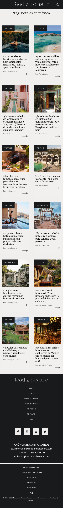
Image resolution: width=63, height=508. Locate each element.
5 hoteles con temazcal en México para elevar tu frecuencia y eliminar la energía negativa (15, 182)
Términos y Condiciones (31, 472)
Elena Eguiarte (12, 71)
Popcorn (31, 409)
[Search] (58, 4)
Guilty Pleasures (31, 399)
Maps (31, 419)
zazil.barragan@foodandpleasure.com (31, 448)
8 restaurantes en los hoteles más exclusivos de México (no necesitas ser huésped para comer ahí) (47, 354)
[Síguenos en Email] (36, 431)
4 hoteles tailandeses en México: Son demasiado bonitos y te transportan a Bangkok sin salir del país (47, 123)
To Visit (8, 28)
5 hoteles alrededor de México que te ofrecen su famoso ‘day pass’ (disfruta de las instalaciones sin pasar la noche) (14, 123)
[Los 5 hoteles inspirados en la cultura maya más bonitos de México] (15, 273)
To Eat (31, 388)
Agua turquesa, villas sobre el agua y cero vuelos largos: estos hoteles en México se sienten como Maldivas (47, 63)
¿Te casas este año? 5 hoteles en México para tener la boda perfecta (47, 237)
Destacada (42, 205)
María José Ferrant (45, 305)
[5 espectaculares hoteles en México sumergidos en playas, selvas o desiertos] (15, 215)
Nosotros (31, 477)
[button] (5, 4)
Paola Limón (43, 74)
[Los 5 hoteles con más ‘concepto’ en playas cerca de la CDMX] (47, 158)
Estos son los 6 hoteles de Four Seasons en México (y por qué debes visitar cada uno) (47, 296)
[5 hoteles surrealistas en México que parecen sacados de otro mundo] (15, 330)
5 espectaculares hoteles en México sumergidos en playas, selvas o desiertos (13, 239)
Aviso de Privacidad (31, 467)
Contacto (31, 483)
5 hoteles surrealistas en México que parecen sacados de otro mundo (15, 351)
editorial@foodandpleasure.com (31, 456)
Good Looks (31, 404)
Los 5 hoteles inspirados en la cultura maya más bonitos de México (13, 294)
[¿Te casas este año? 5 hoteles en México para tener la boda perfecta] (47, 215)
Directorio (31, 488)
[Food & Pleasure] (31, 4)
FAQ (31, 493)
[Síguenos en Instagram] (27, 431)
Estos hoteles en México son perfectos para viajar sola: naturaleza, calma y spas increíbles (15, 62)
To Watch (31, 414)
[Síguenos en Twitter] (45, 431)
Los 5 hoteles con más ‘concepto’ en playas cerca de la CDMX (47, 179)
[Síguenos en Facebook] (18, 431)
